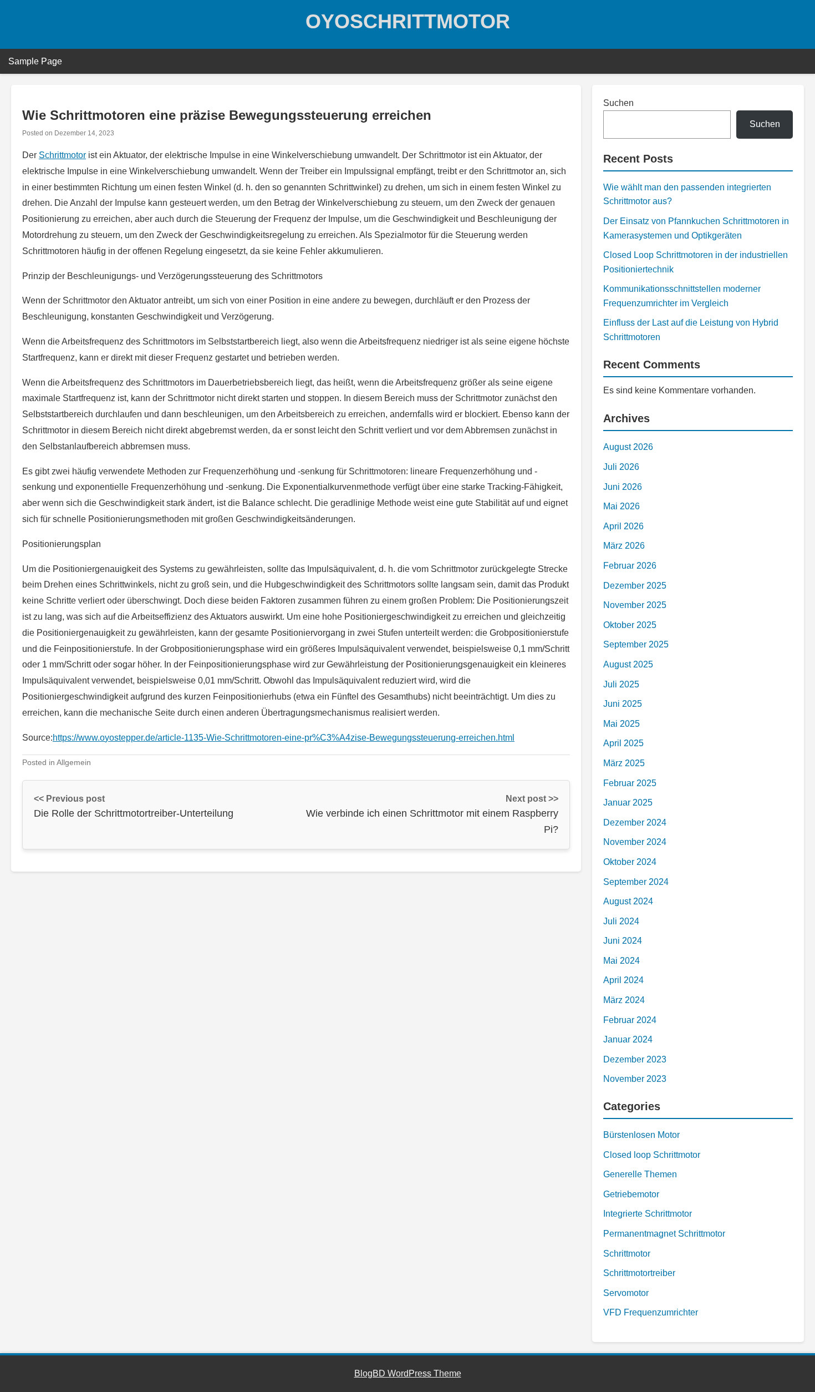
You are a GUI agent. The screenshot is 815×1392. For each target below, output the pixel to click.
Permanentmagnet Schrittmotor (664, 1233)
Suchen (618, 103)
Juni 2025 (622, 703)
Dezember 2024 (634, 822)
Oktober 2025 (629, 625)
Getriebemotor (631, 1194)
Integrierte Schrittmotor (647, 1213)
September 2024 (636, 882)
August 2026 (628, 447)
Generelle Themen (640, 1174)
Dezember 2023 (634, 1059)
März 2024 (624, 1000)
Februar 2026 (629, 565)
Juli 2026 (621, 467)
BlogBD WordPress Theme (407, 1373)
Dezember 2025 (634, 585)
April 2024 (623, 980)
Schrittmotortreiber (639, 1273)
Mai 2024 (621, 960)
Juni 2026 (622, 487)
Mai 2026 (621, 506)
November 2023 (634, 1079)
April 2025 (623, 743)
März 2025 (624, 763)
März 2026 (624, 545)
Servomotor (626, 1293)
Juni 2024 (622, 940)
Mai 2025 (621, 723)
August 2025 (628, 664)
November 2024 (634, 842)
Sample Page (35, 61)
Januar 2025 (628, 802)
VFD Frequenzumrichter (650, 1312)
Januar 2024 (628, 1039)
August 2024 (628, 901)
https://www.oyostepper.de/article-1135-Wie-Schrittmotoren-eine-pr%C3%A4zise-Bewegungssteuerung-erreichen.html (284, 737)
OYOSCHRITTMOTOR (407, 21)
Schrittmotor (62, 155)
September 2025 (636, 644)
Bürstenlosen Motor (641, 1135)
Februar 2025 (629, 783)
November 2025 (634, 605)
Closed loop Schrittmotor (651, 1155)
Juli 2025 (621, 684)
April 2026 (623, 526)
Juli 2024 (621, 921)
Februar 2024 (629, 1020)
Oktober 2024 (629, 862)
